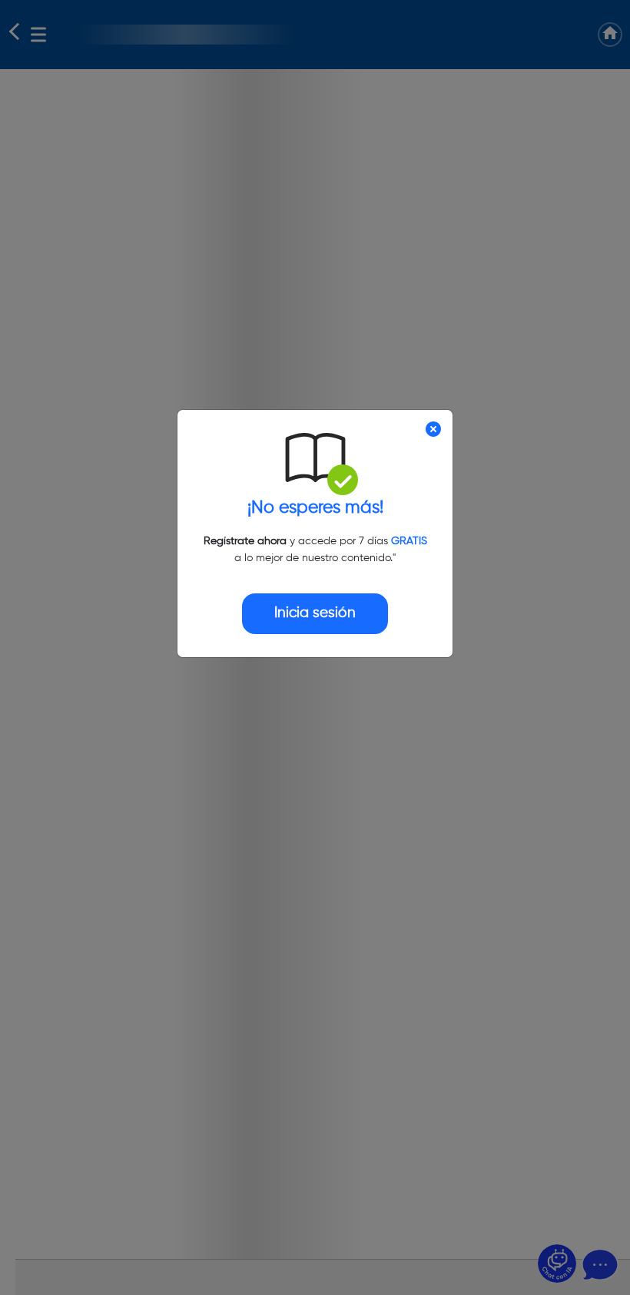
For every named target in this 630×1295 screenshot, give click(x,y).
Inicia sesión (315, 613)
